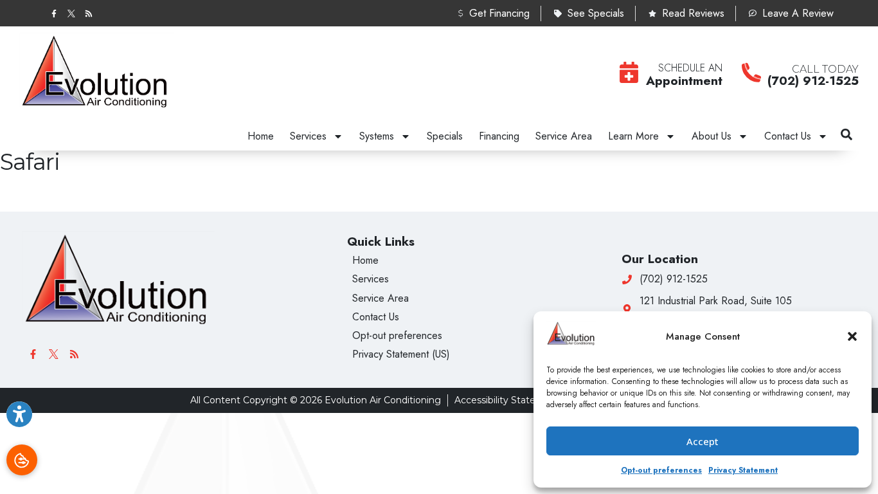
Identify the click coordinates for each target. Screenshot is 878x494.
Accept (702, 441)
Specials (445, 136)
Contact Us (787, 136)
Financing (499, 136)
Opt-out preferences (661, 470)
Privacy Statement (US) (401, 354)
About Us (711, 136)
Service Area (563, 136)
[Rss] (89, 13)
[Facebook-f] (54, 13)
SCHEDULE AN (690, 67)
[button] (852, 336)
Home (260, 136)
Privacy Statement (743, 470)
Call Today (825, 69)
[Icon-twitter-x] (71, 13)
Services (308, 136)
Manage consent (21, 459)
